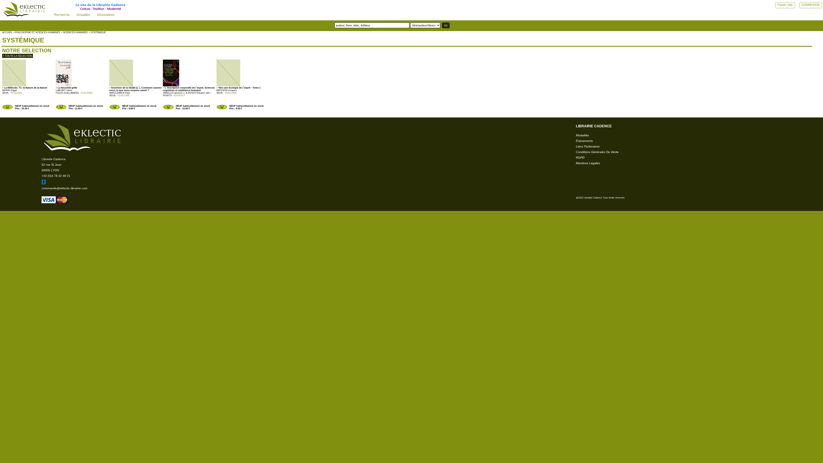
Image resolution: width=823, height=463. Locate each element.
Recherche (62, 15)
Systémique (23, 40)
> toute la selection (17, 55)
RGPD (580, 157)
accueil (7, 32)
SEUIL (5, 93)
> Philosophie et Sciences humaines (36, 32)
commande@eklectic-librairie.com (64, 188)
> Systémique (97, 32)
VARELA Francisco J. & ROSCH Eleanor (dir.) (186, 93)
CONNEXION (811, 4)
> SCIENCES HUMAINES (74, 32)
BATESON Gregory (226, 90)
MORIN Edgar (9, 90)
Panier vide (785, 4)
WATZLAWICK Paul (119, 93)
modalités (582, 135)
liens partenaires (588, 146)
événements (584, 141)
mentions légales (588, 163)
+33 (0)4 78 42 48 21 (56, 175)
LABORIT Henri (64, 90)
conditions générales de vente (597, 152)
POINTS (167, 95)
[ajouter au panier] (7, 109)
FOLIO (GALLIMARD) (67, 93)
